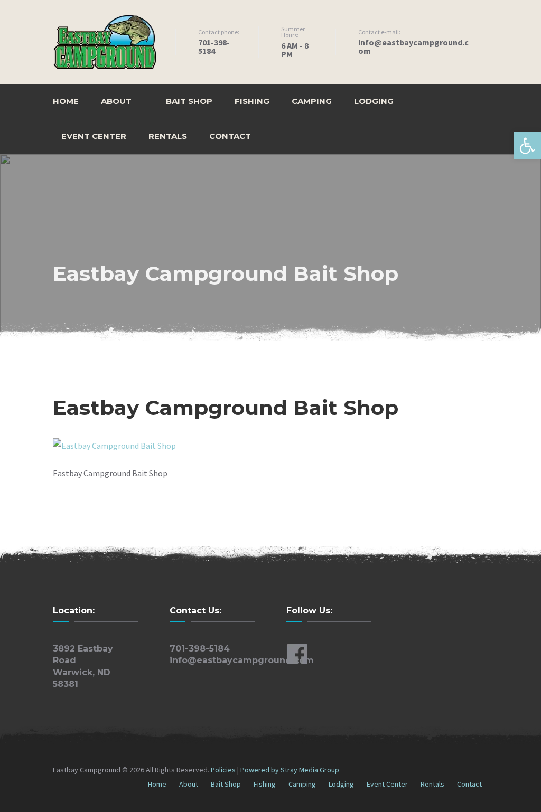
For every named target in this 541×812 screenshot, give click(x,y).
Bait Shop (189, 101)
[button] (527, 145)
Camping (312, 101)
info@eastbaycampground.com (242, 660)
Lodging (374, 101)
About (116, 101)
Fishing (252, 101)
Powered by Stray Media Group (289, 770)
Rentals (167, 136)
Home (66, 101)
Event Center (93, 136)
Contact (230, 136)
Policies (224, 770)
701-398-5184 (200, 649)
